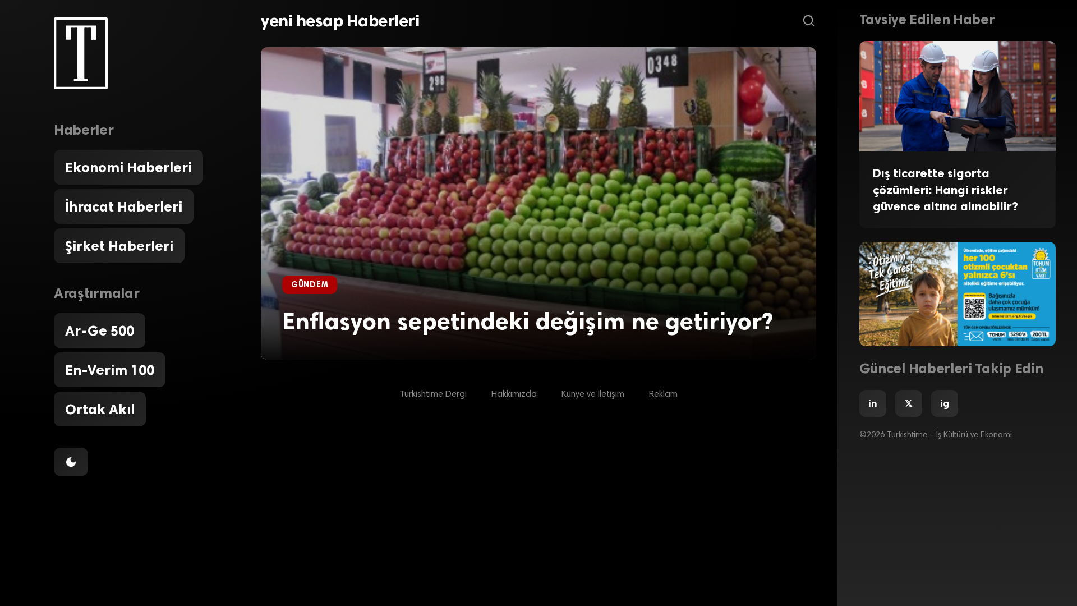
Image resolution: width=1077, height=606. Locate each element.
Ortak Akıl (100, 409)
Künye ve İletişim (592, 394)
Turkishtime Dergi (433, 394)
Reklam (663, 394)
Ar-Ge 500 (99, 330)
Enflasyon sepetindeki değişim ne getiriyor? (527, 321)
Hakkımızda (514, 394)
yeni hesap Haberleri (340, 21)
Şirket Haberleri (119, 245)
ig (944, 403)
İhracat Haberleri (123, 206)
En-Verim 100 (109, 369)
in (872, 403)
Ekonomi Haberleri (128, 167)
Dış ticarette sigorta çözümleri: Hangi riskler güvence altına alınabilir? (945, 189)
